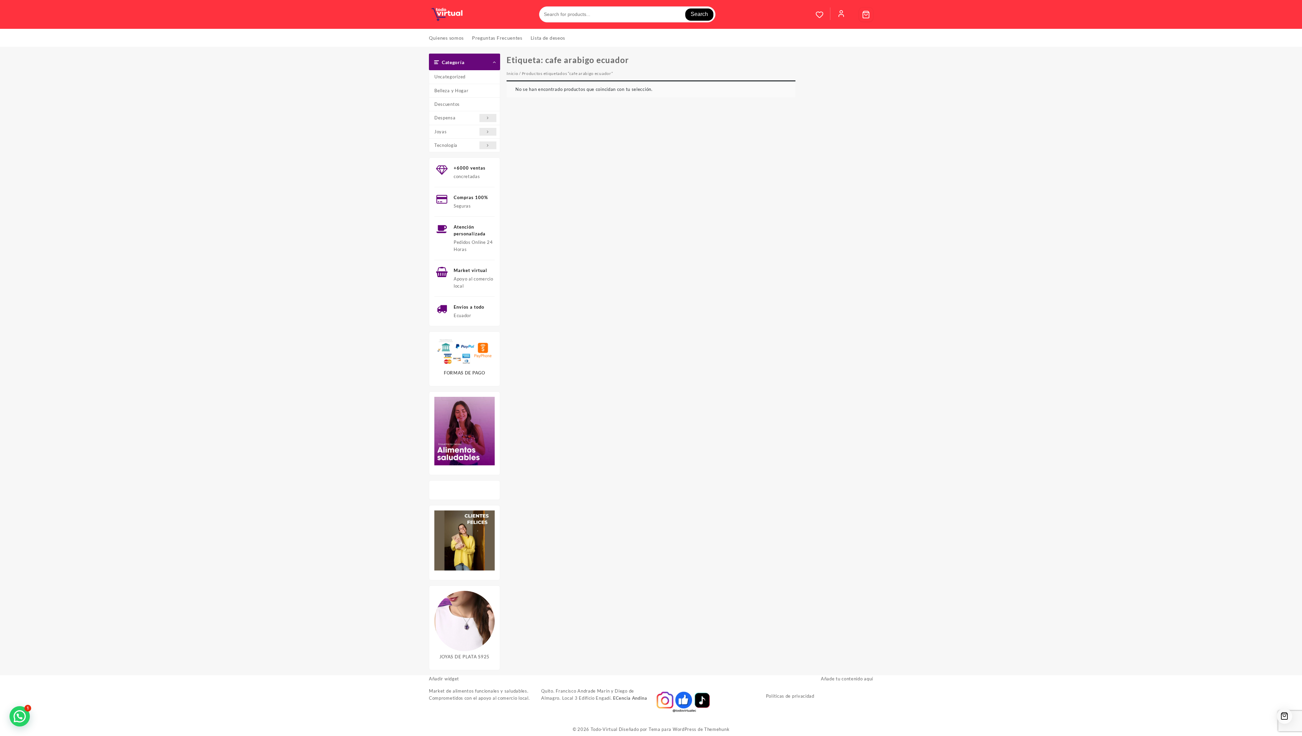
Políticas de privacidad (790, 696)
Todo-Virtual (604, 729)
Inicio (512, 73)
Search (699, 14)
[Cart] (866, 15)
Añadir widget (444, 678)
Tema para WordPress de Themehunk (689, 729)
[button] (19, 716)
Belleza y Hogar (451, 90)
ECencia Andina (630, 698)
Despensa (445, 117)
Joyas (440, 131)
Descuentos (447, 104)
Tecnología (445, 145)
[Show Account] (841, 14)
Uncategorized (450, 76)
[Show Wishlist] (822, 14)
